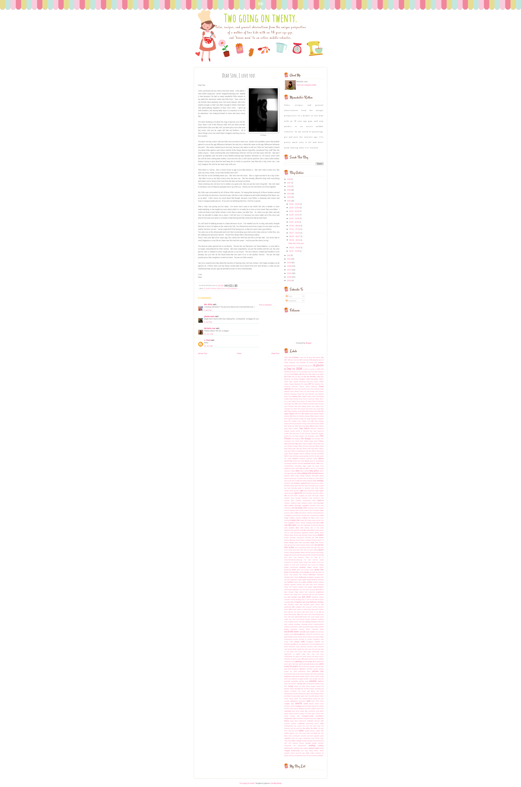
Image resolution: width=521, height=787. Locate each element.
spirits (322, 711)
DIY (310, 384)
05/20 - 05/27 (294, 236)
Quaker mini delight (299, 421)
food (322, 555)
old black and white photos (302, 656)
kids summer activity (310, 607)
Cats (290, 382)
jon (310, 594)
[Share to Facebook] (236, 285)
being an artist (314, 478)
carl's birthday (307, 493)
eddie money (319, 542)
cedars (322, 496)
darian (307, 528)
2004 (289, 280)
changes (298, 498)
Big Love (300, 377)
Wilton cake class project (311, 449)
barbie (302, 476)
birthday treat (289, 483)
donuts (315, 535)
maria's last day (299, 622)
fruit (318, 562)
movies (295, 639)
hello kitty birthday (317, 584)
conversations (314, 515)
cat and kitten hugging (295, 496)
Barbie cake (298, 374)
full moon (311, 565)
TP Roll (302, 433)
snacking (287, 711)
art (301, 468)
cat (285, 495)
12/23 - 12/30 (294, 207)
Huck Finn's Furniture (306, 399)
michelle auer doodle (307, 632)
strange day (295, 716)
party (286, 664)
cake (301, 490)
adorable (302, 458)
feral (317, 552)
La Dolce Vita (295, 409)
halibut (305, 575)
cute (322, 522)
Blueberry (287, 379)
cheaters (298, 500)
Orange (307, 416)
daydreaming (288, 530)
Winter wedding (304, 454)
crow (285, 523)
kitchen (321, 607)
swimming (309, 723)
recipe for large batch (302, 686)
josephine (315, 597)
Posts (289, 296)
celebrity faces (289, 498)
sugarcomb (302, 721)
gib (302, 570)
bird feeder (303, 481)
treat (315, 733)
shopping (298, 706)
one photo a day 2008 (297, 659)
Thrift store (299, 441)
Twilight (310, 444)
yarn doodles (313, 755)
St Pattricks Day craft (309, 431)
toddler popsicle (289, 733)
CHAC (321, 379)
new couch (297, 649)
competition (305, 515)
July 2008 (294, 404)
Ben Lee (294, 377)
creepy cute (295, 520)
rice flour (287, 696)
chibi (313, 500)
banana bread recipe (291, 476)
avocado (321, 468)
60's (294, 366)
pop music (296, 674)
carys (321, 493)
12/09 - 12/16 (294, 214)
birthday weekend (300, 483)
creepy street (311, 520)
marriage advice (307, 624)
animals (300, 463)
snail (293, 711)
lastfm (321, 609)
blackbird (287, 486)
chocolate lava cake (317, 505)
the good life (297, 728)
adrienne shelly (311, 458)
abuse (301, 456)
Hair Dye (305, 394)
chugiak (321, 508)
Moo (319, 411)
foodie (307, 557)
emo (296, 547)
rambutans (310, 684)
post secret (313, 674)
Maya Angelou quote (294, 411)
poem (309, 671)
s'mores (286, 701)
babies (293, 471)
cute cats (300, 525)
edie (285, 545)
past (297, 664)
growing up (320, 572)
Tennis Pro (287, 436)
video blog (287, 741)
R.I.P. (309, 421)
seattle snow (319, 704)
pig (311, 666)
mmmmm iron (318, 634)
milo (291, 634)
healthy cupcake (290, 584)
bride (316, 488)
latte (285, 612)
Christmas (302, 382)
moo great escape (318, 637)
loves (305, 617)
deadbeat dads (298, 530)
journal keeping (296, 599)
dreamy (286, 540)
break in (301, 488)
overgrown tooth (289, 661)
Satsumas (302, 426)
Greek (299, 394)
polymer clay (318, 671)
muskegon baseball (313, 642)
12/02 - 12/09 (294, 218)
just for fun (310, 599)
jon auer (306, 596)
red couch (302, 691)
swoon (317, 723)
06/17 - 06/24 (294, 233)
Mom (316, 411)
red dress (311, 691)
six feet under (288, 708)
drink (298, 540)
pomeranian (288, 674)
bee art (306, 478)
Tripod (304, 444)
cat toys (315, 495)
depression (305, 533)
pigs (322, 666)
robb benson (315, 696)
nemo (315, 647)
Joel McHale (319, 401)
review (321, 694)
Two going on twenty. (260, 18)
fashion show (300, 552)
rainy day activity (290, 684)
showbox (309, 706)
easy (304, 542)
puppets (301, 679)
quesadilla (294, 681)
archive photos (295, 468)
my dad (293, 644)
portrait (302, 674)
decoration (297, 533)
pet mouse (311, 664)
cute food (306, 525)
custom (297, 523)
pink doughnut (293, 669)
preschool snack (298, 676)
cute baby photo (290, 525)
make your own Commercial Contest (297, 619)
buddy (321, 488)
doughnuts (300, 537)
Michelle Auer (209, 328)
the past (321, 728)
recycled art (298, 689)
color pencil (302, 513)
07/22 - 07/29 (294, 229)
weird (322, 748)
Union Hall (316, 444)
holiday (295, 587)
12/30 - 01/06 (294, 204)
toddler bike (320, 731)
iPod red (318, 589)
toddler (301, 730)
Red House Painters (295, 424)
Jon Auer (287, 404)
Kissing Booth (306, 406)
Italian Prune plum (298, 401)
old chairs (315, 656)
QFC (289, 421)
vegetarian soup (308, 738)
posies (307, 674)
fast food (308, 552)
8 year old (306, 366)
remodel (295, 694)
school (322, 701)
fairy (294, 550)
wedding (312, 745)
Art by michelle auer (303, 372)
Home (260, 3)
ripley (302, 696)
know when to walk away (302, 609)
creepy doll (303, 520)
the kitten (306, 728)
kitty (290, 609)
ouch (306, 659)
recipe (290, 686)
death (317, 530)
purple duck (308, 679)
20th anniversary (315, 360)
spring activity (294, 713)
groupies (312, 572)
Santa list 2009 (293, 426)
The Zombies (316, 439)
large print (315, 609)
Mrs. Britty (208, 304)
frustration (303, 565)
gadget (286, 567)
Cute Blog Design (276, 783)
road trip (308, 696)
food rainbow (299, 557)
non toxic (320, 654)
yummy (320, 755)
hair (300, 575)
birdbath (310, 481)
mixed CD (309, 634)
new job (314, 649)
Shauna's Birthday (317, 428)
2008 (289, 266)
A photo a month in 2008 (311, 369)
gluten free (319, 569)
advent (321, 458)
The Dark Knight (298, 436)
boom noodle (319, 486)
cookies (292, 518)
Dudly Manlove (311, 386)
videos (293, 741)
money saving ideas (299, 637)
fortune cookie (318, 560)
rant (285, 686)
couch (317, 518)
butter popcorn (294, 491)
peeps (305, 664)
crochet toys (320, 520)
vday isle (294, 738)
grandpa (306, 572)
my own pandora (315, 644)
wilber (311, 751)
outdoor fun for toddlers (316, 659)
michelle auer (291, 631)
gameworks (294, 567)
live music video (294, 614)
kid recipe (306, 602)
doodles (321, 535)
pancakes (305, 661)
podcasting (301, 671)
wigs (306, 751)
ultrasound (296, 736)
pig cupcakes (316, 666)
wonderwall (298, 755)
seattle (298, 703)
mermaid (315, 629)
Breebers (303, 379)
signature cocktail (318, 706)
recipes (313, 686)
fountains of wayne (291, 562)
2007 (289, 269)
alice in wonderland (317, 461)
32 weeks (310, 362)
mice (322, 629)
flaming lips (304, 555)
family (321, 550)
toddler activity (310, 731)
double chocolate (290, 537)
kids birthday (319, 602)
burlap (286, 491)
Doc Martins (316, 384)
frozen (314, 562)
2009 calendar (304, 360)
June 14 (300, 404)
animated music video (312, 463)
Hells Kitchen (294, 399)
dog (300, 535)
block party (294, 486)
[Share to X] (233, 285)
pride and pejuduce (291, 679)
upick (322, 736)
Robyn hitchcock (307, 424)
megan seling (313, 627)
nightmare (287, 654)
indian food (303, 592)
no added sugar (299, 654)
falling (316, 550)
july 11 (304, 599)
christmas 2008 (289, 508)
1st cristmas (293, 357)
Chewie (295, 382)
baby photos (314, 470)
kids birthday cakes (291, 604)
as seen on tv (313, 468)
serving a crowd (289, 706)
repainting (302, 694)
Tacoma (307, 433)
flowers (313, 555)
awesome (287, 471)
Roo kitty (317, 424)
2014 (289, 193)
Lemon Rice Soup (306, 409)
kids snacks (296, 607)
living (313, 614)
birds (315, 481)
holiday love (302, 587)
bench (322, 478)
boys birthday (292, 488)
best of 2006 (295, 481)
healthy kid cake (303, 584)
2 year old (302, 357)
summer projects (290, 723)
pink (285, 669)
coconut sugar (318, 510)
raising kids (301, 684)
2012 (289, 201)
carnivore (316, 493)
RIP (312, 421)
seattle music (308, 704)
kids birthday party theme (310, 604)
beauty (286, 478)
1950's (286, 357)
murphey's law (318, 639)
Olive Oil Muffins (298, 416)
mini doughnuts (299, 634)
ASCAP (294, 372)
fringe (306, 562)
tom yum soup (300, 733)
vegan (300, 738)
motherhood (288, 639)
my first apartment (302, 644)
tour (311, 733)
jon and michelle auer (292, 597)
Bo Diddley (295, 379)
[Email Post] (225, 285)
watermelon (302, 746)
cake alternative (309, 491)
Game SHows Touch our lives (300, 391)
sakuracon (294, 701)
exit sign (314, 547)
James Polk (311, 401)
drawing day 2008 (311, 537)
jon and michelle (318, 594)
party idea (291, 664)
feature (313, 552)
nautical (310, 647)
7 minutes (299, 366)
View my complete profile (306, 85)
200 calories (316, 357)
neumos (321, 647)
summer (310, 721)
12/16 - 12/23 (294, 211)
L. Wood (207, 340)
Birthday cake (315, 377)
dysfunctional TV (318, 540)
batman (308, 476)
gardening (287, 570)
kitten (286, 609)
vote (289, 743)
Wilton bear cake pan (295, 449)
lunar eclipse (315, 617)
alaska (307, 461)
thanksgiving (288, 726)
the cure (306, 726)
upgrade (316, 736)
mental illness (304, 629)
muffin (309, 639)
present (307, 676)
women (291, 755)
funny (321, 565)
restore (316, 693)
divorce (296, 535)
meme (286, 629)
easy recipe (310, 542)
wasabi (308, 743)
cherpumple (307, 500)
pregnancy (233, 288)
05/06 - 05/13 (294, 240)
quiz (306, 681)
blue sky (301, 486)
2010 (289, 259)
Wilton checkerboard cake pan (301, 451)
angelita (294, 463)
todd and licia (293, 731)
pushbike (287, 681)
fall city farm (308, 550)
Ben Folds (287, 377)
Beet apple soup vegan (316, 374)
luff (309, 617)
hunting (312, 589)
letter (307, 612)
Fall (298, 389)
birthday (320, 480)
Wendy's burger (292, 446)
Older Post (275, 353)
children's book (295, 503)
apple (304, 466)
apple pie (311, 466)
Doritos (302, 386)
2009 (289, 262)
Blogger (309, 343)
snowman (311, 711)
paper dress (313, 661)
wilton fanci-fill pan (297, 753)
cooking (298, 518)
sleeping (301, 708)
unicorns (303, 736)
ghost (298, 570)
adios (289, 458)
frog (309, 562)
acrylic (306, 456)
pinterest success (312, 669)
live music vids (306, 614)
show (303, 706)
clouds (301, 510)
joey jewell (293, 594)
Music (291, 413)
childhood (320, 500)
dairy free (299, 528)
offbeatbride (288, 656)
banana (321, 473)
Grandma (293, 394)
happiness (293, 580)
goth (301, 572)
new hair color (306, 649)
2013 (289, 197)
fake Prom (299, 550)
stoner (286, 716)
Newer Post (202, 353)
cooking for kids (308, 518)
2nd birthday (301, 362)
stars (322, 713)
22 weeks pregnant (210, 288)
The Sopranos (296, 439)
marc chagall (288, 622)
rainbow (321, 681)
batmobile (315, 476)
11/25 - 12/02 (294, 222)
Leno (314, 409)
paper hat (320, 661)
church (286, 510)
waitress (295, 743)
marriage (297, 624)
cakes (286, 493)
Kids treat (297, 406)
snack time (320, 708)
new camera (288, 649)
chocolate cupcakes (302, 505)
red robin (320, 691)
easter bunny (289, 542)
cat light (308, 496)
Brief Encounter (312, 379)
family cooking (289, 552)
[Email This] (228, 285)
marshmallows (319, 624)
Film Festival (315, 389)
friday (301, 562)
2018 (289, 179)
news (322, 652)
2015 (289, 190)
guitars (295, 575)
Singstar (287, 431)
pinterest (303, 669)
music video (288, 642)
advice (295, 461)
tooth (308, 733)
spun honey (316, 713)
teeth (322, 723)
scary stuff (315, 701)
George (312, 391)
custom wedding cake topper (310, 523)
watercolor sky (290, 746)
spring (286, 713)
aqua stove (320, 466)
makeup (321, 619)
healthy (309, 582)
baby (218, 288)
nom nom (311, 654)
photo (317, 664)
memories (294, 629)
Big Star (306, 377)
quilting (301, 681)
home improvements (316, 587)
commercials (296, 515)
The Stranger (306, 438)
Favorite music (305, 389)
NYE (299, 414)
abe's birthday (294, 456)
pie (308, 666)
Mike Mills (305, 411)
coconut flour (308, 510)
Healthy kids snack (299, 396)
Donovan (295, 386)
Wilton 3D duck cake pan (306, 446)
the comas (298, 726)
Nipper (321, 414)
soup (317, 711)
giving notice (309, 570)
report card (309, 694)
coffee (296, 513)
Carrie (286, 382)
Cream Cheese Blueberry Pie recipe (296, 384)
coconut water (289, 513)
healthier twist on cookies (296, 582)
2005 (289, 277)
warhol (301, 743)
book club (308, 486)
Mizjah (311, 411)
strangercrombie (307, 716)
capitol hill (298, 493)
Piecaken (314, 419)
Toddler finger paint (311, 441)
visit (285, 743)
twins (290, 736)
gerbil (294, 570)
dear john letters (309, 530)
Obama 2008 (288, 416)
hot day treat (304, 589)
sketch (296, 708)
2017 (289, 182)
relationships (288, 694)
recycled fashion (309, 689)
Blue (322, 377)
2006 (289, 273)
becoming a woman (296, 478)
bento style (287, 481)
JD (306, 401)
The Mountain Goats (312, 436)
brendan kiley (309, 488)
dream (321, 537)
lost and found (296, 617)
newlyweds (315, 652)
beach (322, 476)
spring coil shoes (305, 713)
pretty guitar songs (317, 676)
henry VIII (287, 587)
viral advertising (318, 741)
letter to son (225, 288)
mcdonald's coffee (296, 627)
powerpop (320, 674)
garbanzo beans (306, 567)
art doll (305, 468)
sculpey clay (289, 704)
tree (319, 733)
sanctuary (302, 701)
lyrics (322, 617)
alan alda (301, 461)
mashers (287, 627)
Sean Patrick (304, 428)
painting (298, 661)
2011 (288, 255)
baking (299, 473)
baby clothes (304, 471)
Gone (316, 391)
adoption (295, 458)
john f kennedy (303, 594)
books (313, 486)
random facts (319, 684)
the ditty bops (315, 726)
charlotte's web (307, 498)
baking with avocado (310, 473)
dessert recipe (319, 533)
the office (314, 728)
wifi (302, 751)
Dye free (294, 389)
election (302, 545)
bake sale (294, 473)
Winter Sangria (294, 454)
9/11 (311, 366)
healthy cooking (318, 582)
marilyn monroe (311, 622)
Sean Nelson (310, 426)
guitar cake (288, 575)
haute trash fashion (309, 580)
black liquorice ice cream (315, 483)
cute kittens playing (317, 525)
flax (309, 555)
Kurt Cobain (316, 406)
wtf (307, 755)
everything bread (304, 547)
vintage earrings (307, 741)
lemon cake (301, 612)
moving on (302, 639)
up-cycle (310, 736)
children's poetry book (308, 503)
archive (287, 468)
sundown (301, 723)
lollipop (318, 614)
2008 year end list (293, 360)
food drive (288, 557)
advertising (288, 461)
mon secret (288, 637)
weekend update (314, 748)
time (285, 731)
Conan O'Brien (319, 382)
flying (318, 555)
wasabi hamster (318, 743)
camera (290, 493)
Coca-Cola (309, 382)
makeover (314, 619)
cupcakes (291, 523)
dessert (311, 533)
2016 (289, 186)
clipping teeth (294, 510)
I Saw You (319, 399)
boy (285, 488)
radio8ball (313, 681)
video (322, 738)
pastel (301, 664)
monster (309, 637)
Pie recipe (307, 419)
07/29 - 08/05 (294, 225)
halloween (312, 575)
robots (291, 699)
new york (307, 652)
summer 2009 (319, 721)
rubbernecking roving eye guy (313, 699)
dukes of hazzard (306, 540)
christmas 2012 (301, 508)
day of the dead (317, 528)
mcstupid (306, 627)
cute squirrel (289, 528)
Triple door (298, 444)
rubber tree (297, 699)
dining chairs (288, 535)
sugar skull (294, 721)
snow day (303, 711)
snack (313, 708)
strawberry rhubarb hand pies (306, 718)
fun (317, 565)
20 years (309, 357)
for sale (307, 560)
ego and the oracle (293, 545)
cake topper (319, 491)
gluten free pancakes (291, 572)
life (320, 612)
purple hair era (318, 679)
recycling (318, 689)
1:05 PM (208, 310)
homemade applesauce (292, 589)
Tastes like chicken (317, 433)
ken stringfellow (296, 602)
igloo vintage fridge (291, 592)
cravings (287, 520)
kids (312, 602)
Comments (291, 300)
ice (323, 589)
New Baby (305, 414)
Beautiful (305, 374)
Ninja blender (314, 414)
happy (300, 580)
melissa (321, 627)
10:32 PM (208, 346)
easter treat (298, 542)
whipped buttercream (292, 751)
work (304, 755)
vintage (298, 741)
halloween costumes (306, 577)
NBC (296, 414)
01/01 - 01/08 (294, 251)
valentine (287, 738)
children (287, 503)
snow (297, 711)
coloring (309, 513)
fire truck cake (294, 555)
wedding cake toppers (301, 748)
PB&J (312, 416)
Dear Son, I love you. (296, 243)
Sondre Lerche (295, 431)
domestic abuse (307, 535)
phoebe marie (209, 316)
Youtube (313, 454)
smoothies (307, 708)
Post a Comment (265, 305)
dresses (293, 540)
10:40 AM (208, 334)
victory (317, 738)
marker (290, 624)
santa (308, 701)
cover (322, 518)
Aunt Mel (314, 372)
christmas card (313, 508)
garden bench (318, 567)
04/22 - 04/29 (294, 247)
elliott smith (310, 545)
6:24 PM (208, 322)
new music (299, 652)
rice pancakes (295, 696)
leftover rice (292, 612)
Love (318, 409)
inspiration (320, 592)
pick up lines (302, 666)
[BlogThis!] (231, 285)
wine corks (310, 753)
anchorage (287, 463)
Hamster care (313, 394)
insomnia (312, 592)
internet (287, 594)
